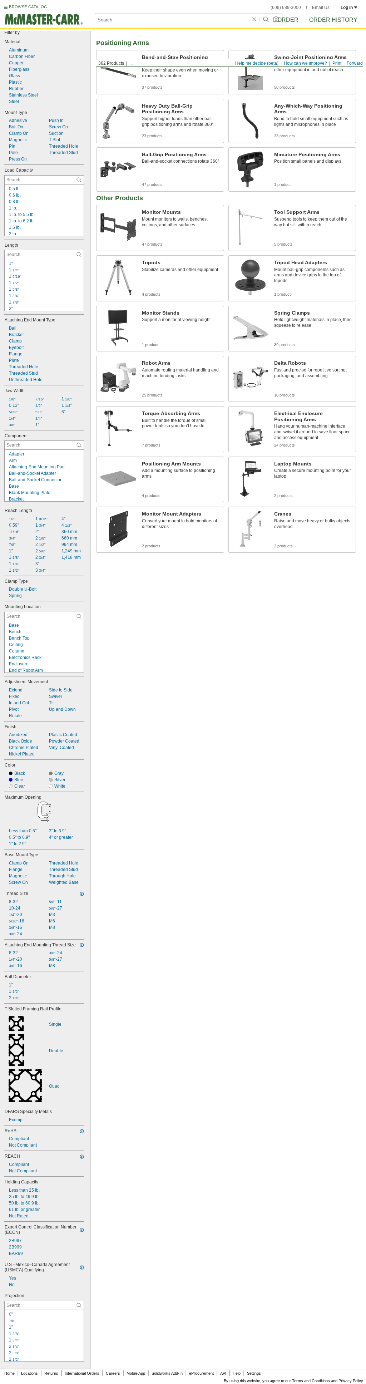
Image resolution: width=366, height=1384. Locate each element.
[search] (79, 179)
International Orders (82, 1373)
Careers (113, 1373)
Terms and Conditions (311, 1381)
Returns (51, 1373)
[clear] (254, 19)
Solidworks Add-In (167, 1373)
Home (9, 1373)
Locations (29, 1373)
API (223, 1373)
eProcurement (201, 1373)
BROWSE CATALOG (28, 7)
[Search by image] (276, 19)
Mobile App (136, 1373)
